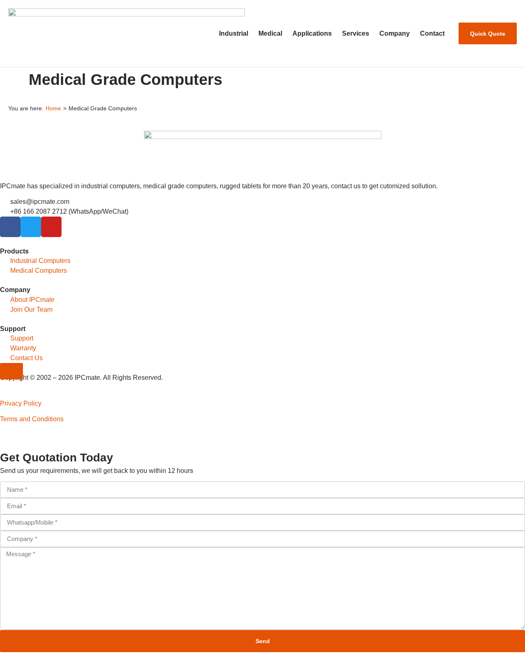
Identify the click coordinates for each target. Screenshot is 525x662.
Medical (270, 33)
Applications (312, 33)
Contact (432, 33)
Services (355, 33)
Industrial (233, 33)
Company (394, 33)
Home (53, 108)
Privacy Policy (20, 403)
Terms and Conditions (32, 418)
